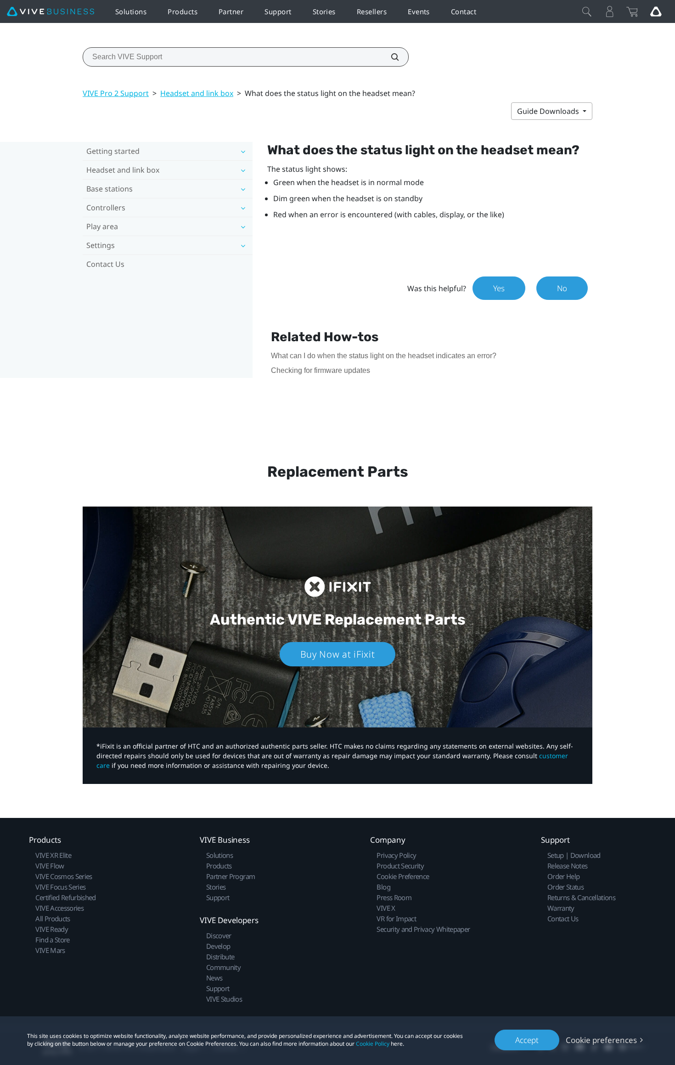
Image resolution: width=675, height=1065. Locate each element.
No (562, 288)
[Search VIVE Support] (390, 57)
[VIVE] (50, 12)
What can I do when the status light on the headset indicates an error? (383, 356)
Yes (499, 288)
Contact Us (105, 264)
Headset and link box (196, 93)
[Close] (586, 11)
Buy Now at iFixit (337, 654)
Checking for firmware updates (320, 370)
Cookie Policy (372, 1044)
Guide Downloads (549, 111)
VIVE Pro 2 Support (116, 93)
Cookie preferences (601, 1040)
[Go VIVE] (655, 11)
